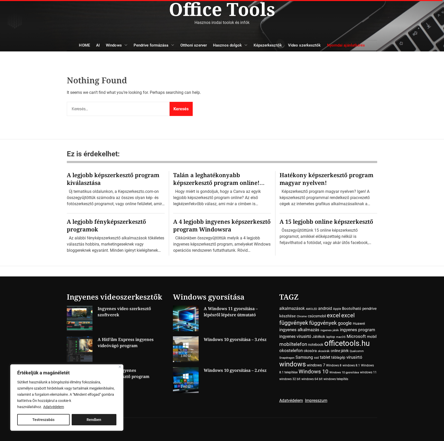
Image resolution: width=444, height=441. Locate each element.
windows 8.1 (351, 365)
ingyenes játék (329, 330)
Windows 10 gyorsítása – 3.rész (235, 339)
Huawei (359, 323)
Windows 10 (313, 371)
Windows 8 (333, 365)
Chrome (302, 316)
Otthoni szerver (193, 45)
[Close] (120, 367)
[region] (66, 397)
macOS (341, 337)
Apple (337, 309)
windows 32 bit (289, 379)
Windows (114, 45)
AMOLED (311, 309)
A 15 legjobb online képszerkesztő (326, 221)
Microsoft (356, 336)
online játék (340, 351)
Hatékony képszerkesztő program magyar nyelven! (326, 178)
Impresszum (316, 400)
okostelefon (291, 350)
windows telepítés (335, 379)
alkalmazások (292, 308)
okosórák (324, 351)
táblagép (338, 357)
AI (98, 45)
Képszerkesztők (268, 45)
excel (333, 315)
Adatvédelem (53, 407)
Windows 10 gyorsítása (344, 372)
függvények (323, 323)
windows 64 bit (311, 379)
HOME (84, 45)
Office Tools (222, 9)
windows (292, 364)
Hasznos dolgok (227, 45)
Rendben (94, 420)
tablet (325, 357)
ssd (316, 357)
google (345, 323)
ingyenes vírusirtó (295, 336)
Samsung (304, 357)
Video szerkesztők (304, 45)
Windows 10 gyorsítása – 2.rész (235, 370)
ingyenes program (357, 329)
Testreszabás (43, 420)
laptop (330, 337)
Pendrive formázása (151, 45)
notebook (315, 345)
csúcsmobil (317, 316)
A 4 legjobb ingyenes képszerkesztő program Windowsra (222, 225)
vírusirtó (354, 357)
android (325, 308)
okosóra (310, 351)
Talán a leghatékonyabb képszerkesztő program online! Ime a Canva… (216, 182)
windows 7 (316, 365)
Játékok (318, 337)
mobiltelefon (293, 344)
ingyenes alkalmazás (299, 329)
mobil (372, 336)
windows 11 (368, 372)
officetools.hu (347, 343)
